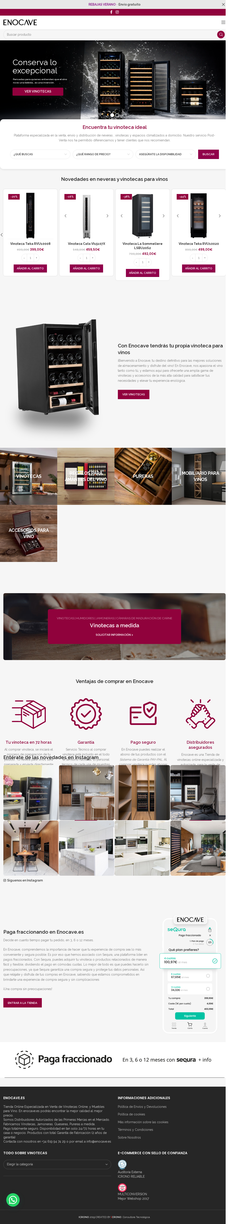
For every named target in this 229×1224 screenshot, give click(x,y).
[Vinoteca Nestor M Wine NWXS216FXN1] (198, 215)
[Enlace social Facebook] (111, 12)
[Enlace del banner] (114, 626)
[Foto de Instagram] (31, 792)
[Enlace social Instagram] (117, 12)
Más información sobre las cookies (143, 1122)
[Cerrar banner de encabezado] (223, 4)
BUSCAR (208, 154)
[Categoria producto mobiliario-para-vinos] (200, 476)
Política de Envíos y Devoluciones (142, 1106)
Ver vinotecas (133, 394)
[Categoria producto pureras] (143, 476)
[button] (30, 268)
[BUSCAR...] (221, 34)
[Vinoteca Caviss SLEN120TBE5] (142, 215)
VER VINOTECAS (38, 91)
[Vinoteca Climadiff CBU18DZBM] (86, 215)
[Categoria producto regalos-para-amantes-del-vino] (85, 476)
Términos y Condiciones (135, 1129)
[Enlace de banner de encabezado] (114, 4)
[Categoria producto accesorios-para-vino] (28, 533)
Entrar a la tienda (22, 1003)
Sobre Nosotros (129, 1137)
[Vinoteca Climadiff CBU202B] (30, 215)
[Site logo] (20, 22)
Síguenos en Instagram (25, 880)
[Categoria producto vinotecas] (28, 476)
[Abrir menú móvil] (223, 22)
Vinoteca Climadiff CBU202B (30, 244)
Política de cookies (131, 1114)
